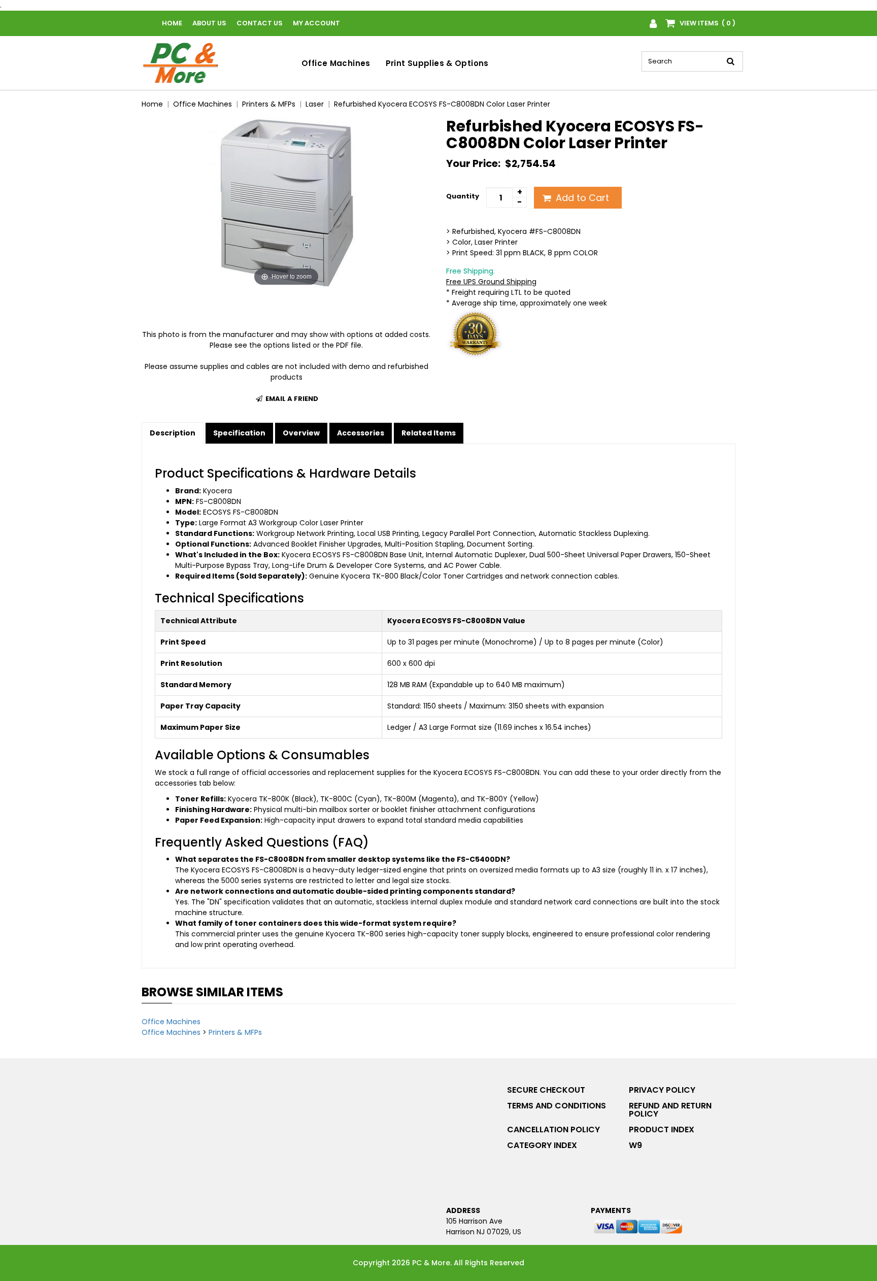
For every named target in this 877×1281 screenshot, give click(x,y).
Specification (239, 433)
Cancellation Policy (553, 1129)
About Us (209, 23)
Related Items (428, 433)
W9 (635, 1145)
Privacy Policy (662, 1090)
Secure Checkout (546, 1090)
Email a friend (291, 398)
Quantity (462, 196)
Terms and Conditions (556, 1105)
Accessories (360, 433)
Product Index (661, 1129)
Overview (301, 433)
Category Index (542, 1145)
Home (172, 23)
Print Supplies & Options (437, 63)
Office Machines (335, 63)
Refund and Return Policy (670, 1110)
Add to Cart (581, 197)
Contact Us (260, 23)
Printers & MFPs (235, 1032)
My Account (316, 23)
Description (172, 433)
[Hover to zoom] (286, 202)
